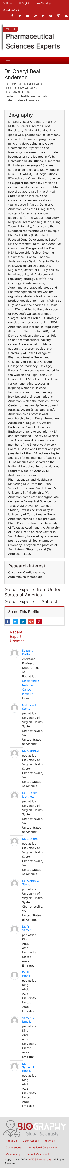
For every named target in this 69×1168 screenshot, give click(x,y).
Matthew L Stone (29, 706)
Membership (13, 1154)
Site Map (45, 3)
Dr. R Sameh (26, 928)
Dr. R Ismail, (26, 974)
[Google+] (35, 15)
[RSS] (43, 15)
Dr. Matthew (30, 751)
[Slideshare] (58, 15)
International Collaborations (43, 1147)
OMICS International (40, 1159)
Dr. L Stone (30, 839)
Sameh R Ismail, (28, 1019)
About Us (11, 1140)
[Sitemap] (66, 15)
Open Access (31, 1140)
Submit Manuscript (37, 1154)
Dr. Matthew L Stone (32, 882)
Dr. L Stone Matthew (30, 794)
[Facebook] (12, 15)
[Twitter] (20, 15)
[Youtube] (51, 15)
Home (9, 3)
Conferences (13, 1147)
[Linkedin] (27, 15)
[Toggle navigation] (8, 60)
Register (26, 3)
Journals (50, 1140)
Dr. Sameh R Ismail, (28, 1067)
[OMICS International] (34, 1128)
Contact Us (12, 9)
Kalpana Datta (27, 652)
